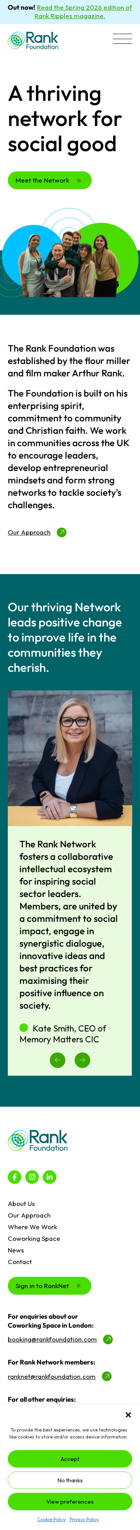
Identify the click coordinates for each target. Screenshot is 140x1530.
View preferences (70, 1501)
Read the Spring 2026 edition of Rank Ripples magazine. (83, 11)
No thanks (70, 1480)
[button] (128, 1415)
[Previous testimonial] (57, 1060)
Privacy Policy (84, 1519)
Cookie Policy (51, 1519)
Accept (70, 1459)
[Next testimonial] (82, 1060)
